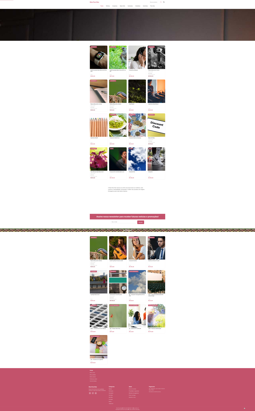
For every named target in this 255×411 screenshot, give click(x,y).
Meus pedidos (93, 374)
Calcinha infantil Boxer (153, 104)
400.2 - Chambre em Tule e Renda (98, 328)
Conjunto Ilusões (133, 260)
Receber (141, 222)
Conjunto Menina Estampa (135, 137)
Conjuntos (114, 6)
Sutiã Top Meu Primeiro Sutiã (116, 260)
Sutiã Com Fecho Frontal (153, 260)
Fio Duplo (111, 399)
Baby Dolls (122, 6)
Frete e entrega (132, 395)
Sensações (111, 393)
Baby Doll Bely (151, 137)
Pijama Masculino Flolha (153, 70)
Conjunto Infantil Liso (115, 137)
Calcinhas (145, 6)
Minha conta (92, 372)
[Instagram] (90, 393)
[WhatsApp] (96, 393)
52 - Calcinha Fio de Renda (135, 328)
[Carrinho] (163, 2)
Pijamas (110, 388)
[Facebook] (93, 393)
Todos (101, 6)
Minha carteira (93, 376)
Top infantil (131, 104)
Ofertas (108, 6)
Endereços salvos (93, 378)
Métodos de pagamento (134, 393)
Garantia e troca (132, 397)
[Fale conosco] (249, 409)
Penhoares (111, 390)
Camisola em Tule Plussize (116, 294)
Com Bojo (111, 395)
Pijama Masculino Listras (96, 104)
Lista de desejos (93, 381)
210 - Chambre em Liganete (97, 359)
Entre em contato (132, 388)
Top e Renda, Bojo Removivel (97, 171)
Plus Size (152, 6)
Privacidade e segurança (134, 390)
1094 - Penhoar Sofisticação (154, 328)
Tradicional (111, 403)
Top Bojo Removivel (95, 294)
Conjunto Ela (132, 171)
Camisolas (130, 6)
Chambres (137, 6)
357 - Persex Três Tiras (115, 328)
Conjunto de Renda (133, 70)
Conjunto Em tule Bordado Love (117, 171)
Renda (110, 401)
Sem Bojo (111, 397)
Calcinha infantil (94, 137)
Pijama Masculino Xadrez (115, 104)
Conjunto (150, 171)
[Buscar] (161, 2)
